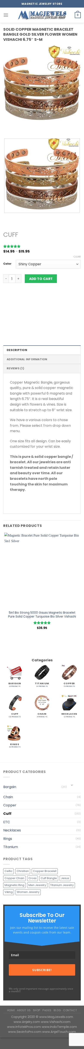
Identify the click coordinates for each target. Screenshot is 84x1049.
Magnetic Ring (14, 885)
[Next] (19, 127)
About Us (24, 1010)
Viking (9, 892)
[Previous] (7, 127)
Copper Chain (14, 878)
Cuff (10, 234)
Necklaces (12, 830)
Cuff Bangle (49, 878)
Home (11, 1010)
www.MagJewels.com (56, 1017)
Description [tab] (17, 350)
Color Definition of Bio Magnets (27, 323)
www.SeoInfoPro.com (25, 1032)
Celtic (8, 871)
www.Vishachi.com (55, 1022)
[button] (5, 15)
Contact (70, 1010)
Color (7, 263)
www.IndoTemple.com (59, 1027)
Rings (7, 838)
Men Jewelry (37, 885)
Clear (77, 256)
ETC (6, 822)
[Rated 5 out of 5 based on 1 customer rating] (42, 246)
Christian (23, 871)
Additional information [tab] (27, 359)
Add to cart (41, 278)
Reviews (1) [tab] (15, 368)
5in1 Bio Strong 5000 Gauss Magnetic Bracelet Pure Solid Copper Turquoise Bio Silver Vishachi (42, 614)
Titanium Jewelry (62, 885)
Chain (8, 797)
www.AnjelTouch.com (59, 1032)
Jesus (65, 878)
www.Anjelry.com (27, 1022)
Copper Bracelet (44, 871)
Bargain (9, 786)
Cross (32, 878)
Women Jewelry (28, 892)
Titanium (10, 846)
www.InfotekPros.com (24, 1027)
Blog (57, 1010)
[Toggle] (72, 785)
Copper (9, 805)
